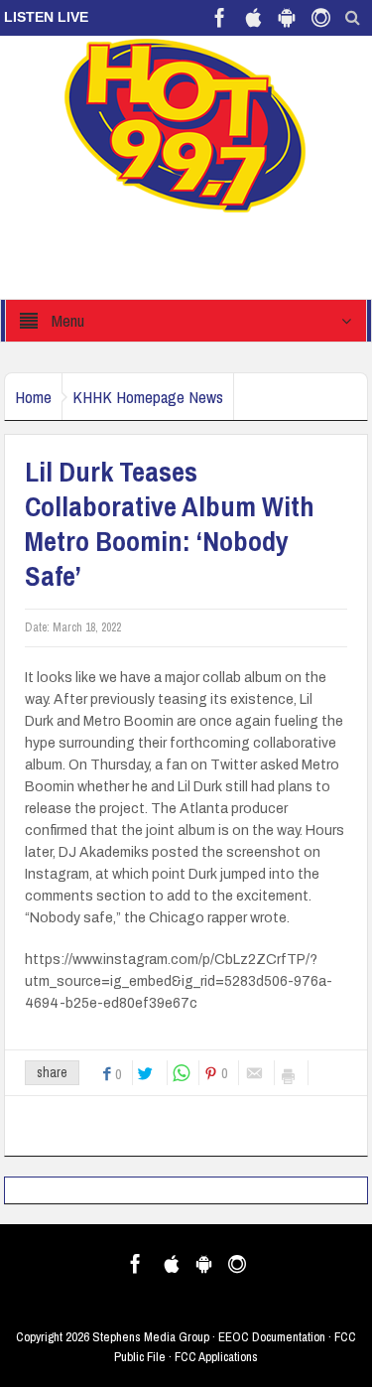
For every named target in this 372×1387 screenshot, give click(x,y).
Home (33, 396)
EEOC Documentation (271, 1336)
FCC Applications (216, 1356)
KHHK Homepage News (147, 396)
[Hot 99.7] (186, 124)
